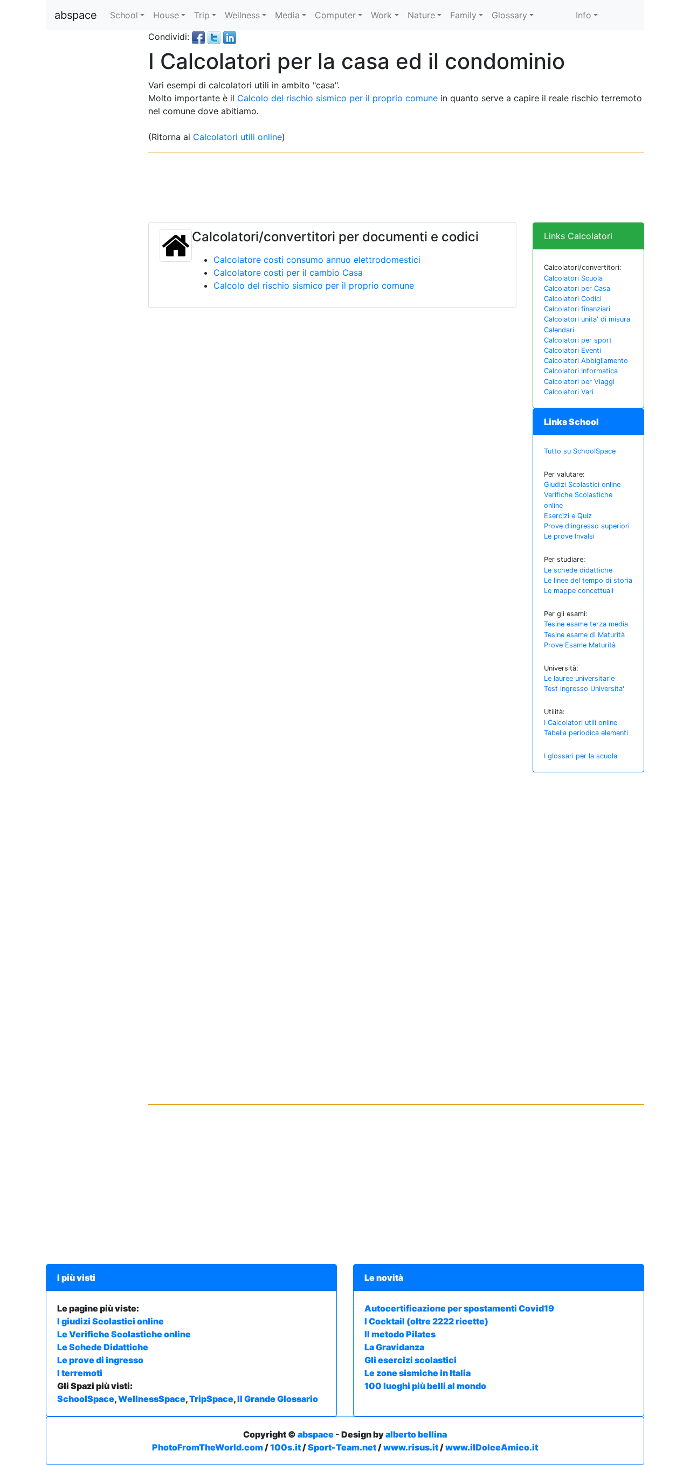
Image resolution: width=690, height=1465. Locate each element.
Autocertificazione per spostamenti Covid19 (459, 1308)
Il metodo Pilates (400, 1334)
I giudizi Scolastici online (110, 1321)
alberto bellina (416, 1434)
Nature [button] (421, 15)
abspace (75, 15)
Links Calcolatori (578, 236)
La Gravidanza (394, 1347)
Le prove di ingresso (100, 1360)
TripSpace (211, 1398)
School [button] (124, 15)
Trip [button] (202, 15)
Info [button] (583, 15)
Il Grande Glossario (277, 1398)
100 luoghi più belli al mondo (425, 1385)
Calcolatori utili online (237, 136)
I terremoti (79, 1373)
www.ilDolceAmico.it (491, 1447)
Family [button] (463, 15)
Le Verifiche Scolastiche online (124, 1334)
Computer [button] (335, 15)
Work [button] (381, 15)
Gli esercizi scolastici (410, 1360)
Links (571, 421)
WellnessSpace (151, 1398)
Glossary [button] (509, 15)
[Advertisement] (89, 191)
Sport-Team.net (342, 1447)
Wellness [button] (242, 15)
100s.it (285, 1447)
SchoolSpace (85, 1398)
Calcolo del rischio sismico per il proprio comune (337, 98)
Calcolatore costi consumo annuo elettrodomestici (316, 259)
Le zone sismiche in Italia (417, 1373)
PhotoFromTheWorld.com (207, 1447)
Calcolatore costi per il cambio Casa (288, 272)
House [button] (166, 15)
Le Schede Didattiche (102, 1347)
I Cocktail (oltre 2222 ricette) (426, 1321)
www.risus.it (410, 1447)
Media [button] (287, 15)
